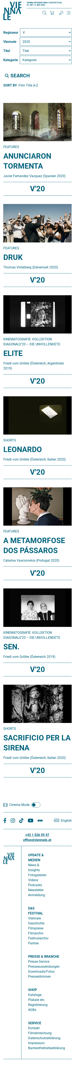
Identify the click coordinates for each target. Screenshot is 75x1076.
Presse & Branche (43, 957)
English (66, 821)
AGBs (32, 1010)
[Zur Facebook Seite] (4, 821)
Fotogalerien (37, 875)
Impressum (36, 1043)
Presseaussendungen (44, 967)
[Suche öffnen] (44, 13)
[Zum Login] (61, 13)
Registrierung (38, 1005)
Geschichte (36, 923)
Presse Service (38, 962)
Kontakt (34, 1028)
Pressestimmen (39, 976)
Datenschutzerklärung (44, 1038)
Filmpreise (35, 928)
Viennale (34, 918)
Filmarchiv (36, 933)
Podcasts (35, 885)
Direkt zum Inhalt (12, 2)
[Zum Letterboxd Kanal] (40, 821)
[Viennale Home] (9, 951)
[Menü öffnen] (68, 14)
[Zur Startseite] (12, 12)
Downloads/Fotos (41, 971)
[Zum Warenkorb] (52, 13)
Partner (33, 943)
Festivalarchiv (38, 938)
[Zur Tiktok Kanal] (21, 821)
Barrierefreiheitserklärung (46, 1048)
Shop (32, 990)
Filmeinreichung (40, 1033)
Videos (33, 880)
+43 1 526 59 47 (37, 835)
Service (34, 1023)
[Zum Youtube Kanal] (30, 821)
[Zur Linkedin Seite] (13, 821)
